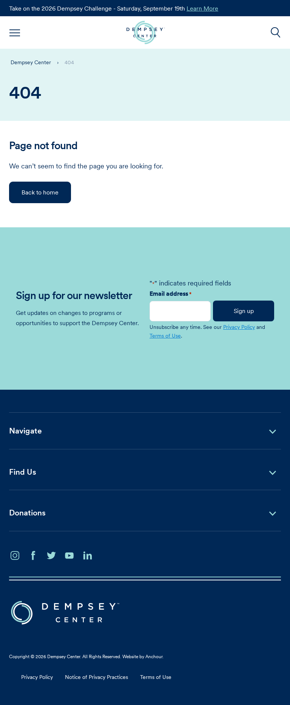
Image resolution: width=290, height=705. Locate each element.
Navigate (25, 431)
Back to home (40, 192)
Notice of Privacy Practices (96, 677)
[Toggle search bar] (275, 32)
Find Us (22, 472)
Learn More (202, 8)
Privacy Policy (239, 327)
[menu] (15, 32)
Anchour (153, 656)
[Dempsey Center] (145, 32)
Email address (170, 293)
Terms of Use (165, 335)
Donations (27, 513)
